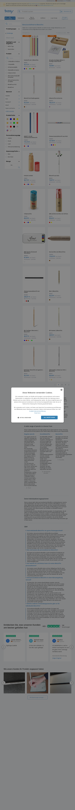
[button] (24, 417)
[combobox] (61, 390)
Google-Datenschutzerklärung (37, 411)
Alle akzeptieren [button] (49, 417)
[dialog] (37, 405)
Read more (37, 413)
